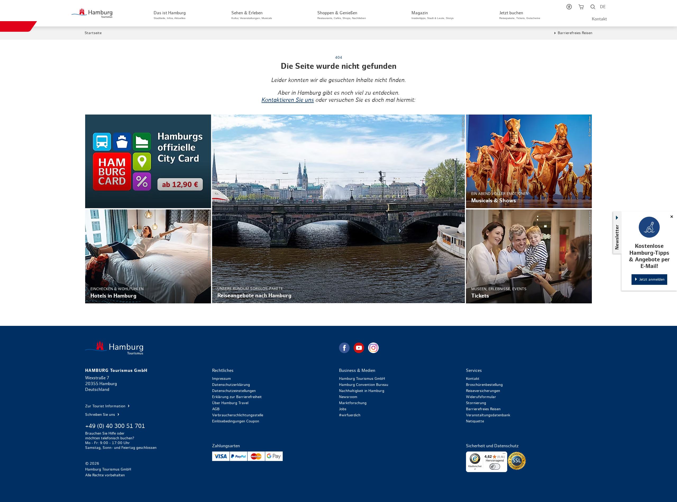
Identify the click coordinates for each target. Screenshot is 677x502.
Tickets (529, 256)
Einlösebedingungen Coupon (235, 421)
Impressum (221, 379)
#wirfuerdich (349, 415)
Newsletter (617, 237)
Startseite (93, 33)
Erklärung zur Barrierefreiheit (237, 397)
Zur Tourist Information (105, 406)
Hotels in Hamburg (148, 256)
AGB (215, 409)
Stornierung (476, 403)
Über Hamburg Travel (230, 403)
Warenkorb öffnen (581, 8)
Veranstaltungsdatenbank (488, 415)
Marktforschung (353, 403)
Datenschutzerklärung (231, 385)
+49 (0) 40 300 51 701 (115, 426)
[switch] (495, 466)
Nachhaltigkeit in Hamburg (361, 391)
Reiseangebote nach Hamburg (338, 209)
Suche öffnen (593, 8)
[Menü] (504, 454)
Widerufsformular (481, 397)
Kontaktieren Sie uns (288, 100)
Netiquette (475, 421)
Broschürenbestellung (484, 385)
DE (603, 7)
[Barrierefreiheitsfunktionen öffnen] (569, 8)
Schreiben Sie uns (100, 415)
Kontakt (599, 19)
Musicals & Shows (529, 161)
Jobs (342, 409)
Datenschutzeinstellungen (234, 391)
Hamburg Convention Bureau (363, 385)
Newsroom (348, 397)
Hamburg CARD (148, 161)
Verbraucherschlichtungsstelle (237, 415)
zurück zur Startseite (211, 347)
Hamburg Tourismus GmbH (362, 379)
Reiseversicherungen (483, 391)
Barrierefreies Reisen (575, 33)
